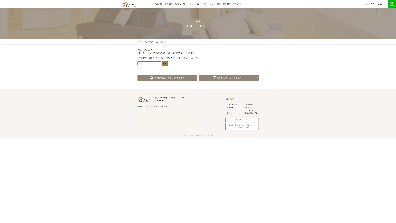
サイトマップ (248, 110)
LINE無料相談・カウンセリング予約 (169, 78)
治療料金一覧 (248, 104)
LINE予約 (391, 5)
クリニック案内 (232, 104)
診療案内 (230, 107)
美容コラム (248, 107)
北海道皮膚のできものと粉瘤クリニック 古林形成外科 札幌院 (242, 126)
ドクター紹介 (231, 110)
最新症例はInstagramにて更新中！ (231, 78)
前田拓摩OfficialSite (242, 120)
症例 (228, 113)
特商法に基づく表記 (250, 113)
